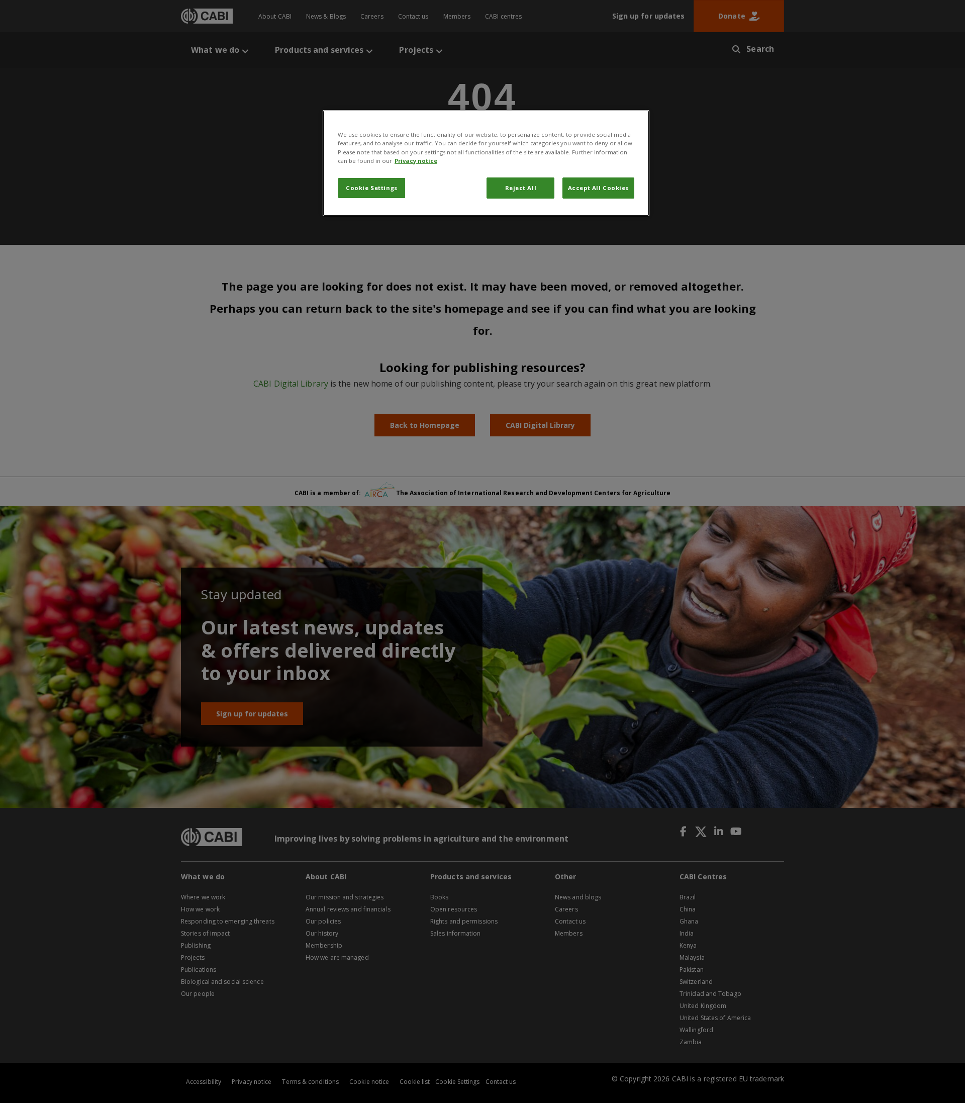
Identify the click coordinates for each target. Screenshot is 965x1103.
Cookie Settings (372, 188)
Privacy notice (416, 160)
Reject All (521, 188)
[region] (486, 163)
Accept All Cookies (598, 188)
